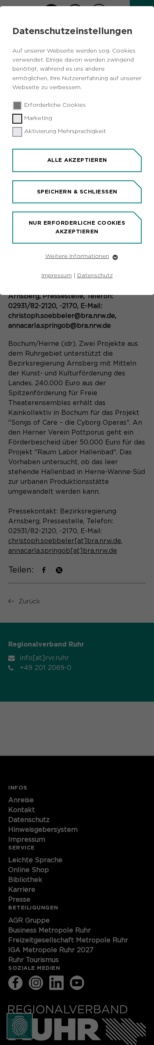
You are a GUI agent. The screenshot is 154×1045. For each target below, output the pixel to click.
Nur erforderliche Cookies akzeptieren (77, 227)
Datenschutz (95, 276)
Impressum (56, 276)
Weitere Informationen (77, 256)
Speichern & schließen (77, 192)
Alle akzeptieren (77, 160)
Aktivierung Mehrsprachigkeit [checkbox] (65, 131)
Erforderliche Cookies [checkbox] (55, 105)
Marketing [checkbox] (38, 118)
